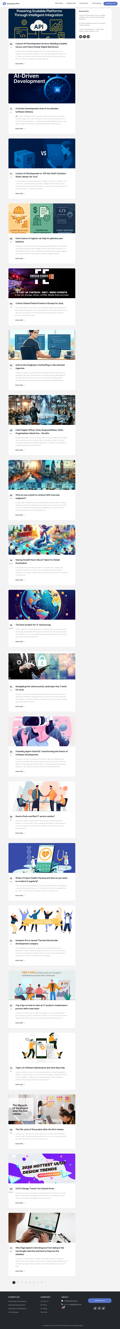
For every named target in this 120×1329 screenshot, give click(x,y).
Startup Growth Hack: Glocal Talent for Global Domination (37, 561)
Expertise (71, 3)
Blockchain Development (17, 1308)
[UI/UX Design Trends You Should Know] (41, 1171)
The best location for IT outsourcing (33, 625)
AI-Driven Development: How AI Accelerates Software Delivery (36, 110)
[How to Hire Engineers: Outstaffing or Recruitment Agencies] (41, 352)
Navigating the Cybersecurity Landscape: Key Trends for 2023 (41, 688)
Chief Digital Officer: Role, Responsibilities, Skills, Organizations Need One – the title (39, 431)
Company (96, 3)
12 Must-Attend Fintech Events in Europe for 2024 (39, 303)
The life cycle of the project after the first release (39, 1129)
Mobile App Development (17, 1301)
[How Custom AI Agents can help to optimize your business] (41, 221)
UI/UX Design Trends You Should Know (34, 1188)
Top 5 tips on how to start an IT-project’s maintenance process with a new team (41, 1007)
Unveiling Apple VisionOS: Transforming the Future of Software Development (41, 753)
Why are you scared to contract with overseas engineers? (37, 496)
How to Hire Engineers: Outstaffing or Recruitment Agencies (40, 366)
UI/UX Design (13, 1312)
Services (59, 3)
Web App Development (16, 1305)
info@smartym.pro (71, 1301)
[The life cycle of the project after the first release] (41, 1113)
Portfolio (84, 3)
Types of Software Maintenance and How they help (40, 1068)
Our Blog (44, 1308)
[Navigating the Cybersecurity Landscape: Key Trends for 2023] (41, 664)
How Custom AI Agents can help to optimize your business (39, 240)
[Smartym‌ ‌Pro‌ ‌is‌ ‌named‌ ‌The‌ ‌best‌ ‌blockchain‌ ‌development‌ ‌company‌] (41, 925)
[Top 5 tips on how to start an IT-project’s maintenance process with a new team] (41, 992)
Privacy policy (78, 1325)
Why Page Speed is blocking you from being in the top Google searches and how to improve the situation (39, 1251)
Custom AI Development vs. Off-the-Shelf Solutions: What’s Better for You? (40, 175)
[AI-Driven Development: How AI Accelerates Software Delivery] (41, 95)
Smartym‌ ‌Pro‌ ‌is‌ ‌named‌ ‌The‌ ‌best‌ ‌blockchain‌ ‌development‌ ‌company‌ (36, 942)
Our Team (44, 1312)
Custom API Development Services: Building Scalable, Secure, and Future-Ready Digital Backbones (41, 45)
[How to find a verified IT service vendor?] (41, 803)
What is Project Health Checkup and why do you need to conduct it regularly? (41, 879)
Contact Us (111, 3)
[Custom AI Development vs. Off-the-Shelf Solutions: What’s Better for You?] (41, 159)
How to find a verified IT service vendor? (35, 816)
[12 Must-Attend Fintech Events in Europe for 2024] (41, 288)
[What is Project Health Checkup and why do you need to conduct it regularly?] (41, 865)
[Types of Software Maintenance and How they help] (41, 1051)
